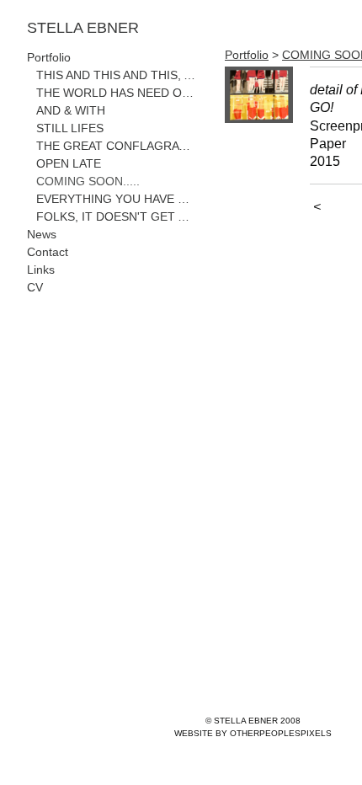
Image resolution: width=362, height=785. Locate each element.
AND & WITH (70, 110)
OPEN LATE (68, 163)
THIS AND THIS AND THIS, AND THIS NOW (116, 75)
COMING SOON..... (88, 181)
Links (41, 269)
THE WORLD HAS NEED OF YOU (116, 92)
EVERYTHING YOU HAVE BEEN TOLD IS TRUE (116, 199)
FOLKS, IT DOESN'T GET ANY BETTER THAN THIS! (116, 216)
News (41, 234)
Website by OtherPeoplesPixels (253, 733)
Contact (47, 252)
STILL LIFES (70, 128)
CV (35, 287)
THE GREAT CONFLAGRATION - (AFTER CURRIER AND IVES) (116, 145)
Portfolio (49, 57)
